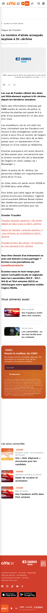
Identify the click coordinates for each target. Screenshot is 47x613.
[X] (22, 586)
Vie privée (22, 573)
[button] (11, 608)
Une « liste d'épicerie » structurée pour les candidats (27, 461)
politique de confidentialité (31, 393)
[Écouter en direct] (23, 4)
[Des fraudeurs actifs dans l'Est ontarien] (12, 312)
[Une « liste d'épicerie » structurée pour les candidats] (7, 454)
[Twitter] (9, 84)
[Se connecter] (43, 3)
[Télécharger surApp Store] (9, 595)
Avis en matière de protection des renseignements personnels (19, 387)
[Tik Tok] (12, 586)
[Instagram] (7, 586)
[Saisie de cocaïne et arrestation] (7, 476)
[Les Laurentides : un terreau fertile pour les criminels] (12, 331)
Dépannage (31, 573)
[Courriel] (14, 84)
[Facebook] (4, 84)
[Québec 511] (43, 566)
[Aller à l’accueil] (13, 4)
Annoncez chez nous (9, 580)
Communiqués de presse (10, 578)
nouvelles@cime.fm (12, 265)
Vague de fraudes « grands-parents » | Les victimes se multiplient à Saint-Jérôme (22, 233)
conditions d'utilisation (19, 394)
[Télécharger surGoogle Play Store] (27, 595)
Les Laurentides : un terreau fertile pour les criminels (32, 334)
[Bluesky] (17, 586)
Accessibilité (21, 575)
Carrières (25, 578)
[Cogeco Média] (29, 564)
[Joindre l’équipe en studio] (32, 3)
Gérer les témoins (8, 575)
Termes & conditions (9, 573)
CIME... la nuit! (26, 607)
